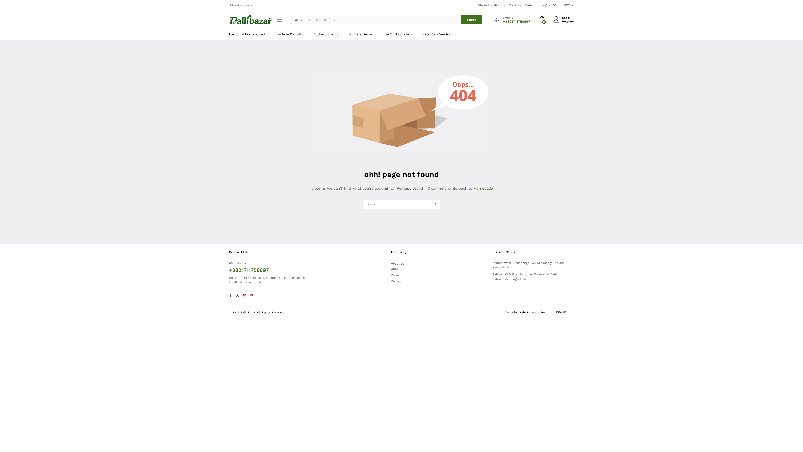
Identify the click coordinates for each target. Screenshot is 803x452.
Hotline (508, 17)
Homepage (483, 188)
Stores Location (489, 5)
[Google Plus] (244, 295)
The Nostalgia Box (397, 34)
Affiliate (396, 269)
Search (472, 19)
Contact (397, 281)
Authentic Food (326, 34)
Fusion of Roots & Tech (247, 34)
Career (396, 275)
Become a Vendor (436, 34)
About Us (397, 263)
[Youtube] (251, 295)
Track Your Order (521, 5)
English (546, 5)
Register (568, 21)
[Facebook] (230, 295)
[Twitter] (237, 295)
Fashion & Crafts (289, 34)
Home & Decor (360, 34)
